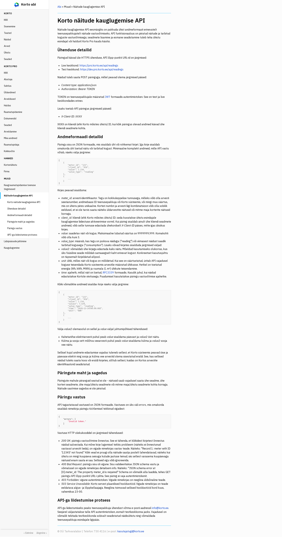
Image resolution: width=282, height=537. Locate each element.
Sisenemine (9, 26)
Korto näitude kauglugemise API (23, 202)
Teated (7, 33)
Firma (6, 171)
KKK (6, 19)
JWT (107, 96)
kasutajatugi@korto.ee (130, 531)
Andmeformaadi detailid (19, 215)
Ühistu (7, 52)
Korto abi (28, 4)
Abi (59, 6)
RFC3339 (108, 272)
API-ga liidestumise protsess (22, 234)
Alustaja (8, 79)
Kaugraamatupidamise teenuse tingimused (20, 187)
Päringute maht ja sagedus (21, 221)
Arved (7, 46)
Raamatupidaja (11, 144)
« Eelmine (28, 533)
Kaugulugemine (12, 247)
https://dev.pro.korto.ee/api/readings (101, 69)
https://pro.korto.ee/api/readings (98, 65)
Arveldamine (10, 131)
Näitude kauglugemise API (18, 195)
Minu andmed (10, 138)
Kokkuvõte (9, 151)
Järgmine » (41, 533)
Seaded (8, 59)
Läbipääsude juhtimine (15, 241)
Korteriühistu (10, 164)
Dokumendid (10, 118)
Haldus (7, 105)
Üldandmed (10, 92)
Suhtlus (7, 85)
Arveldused (10, 98)
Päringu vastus (14, 228)
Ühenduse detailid (16, 208)
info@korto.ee (160, 508)
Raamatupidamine (13, 112)
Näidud (7, 39)
